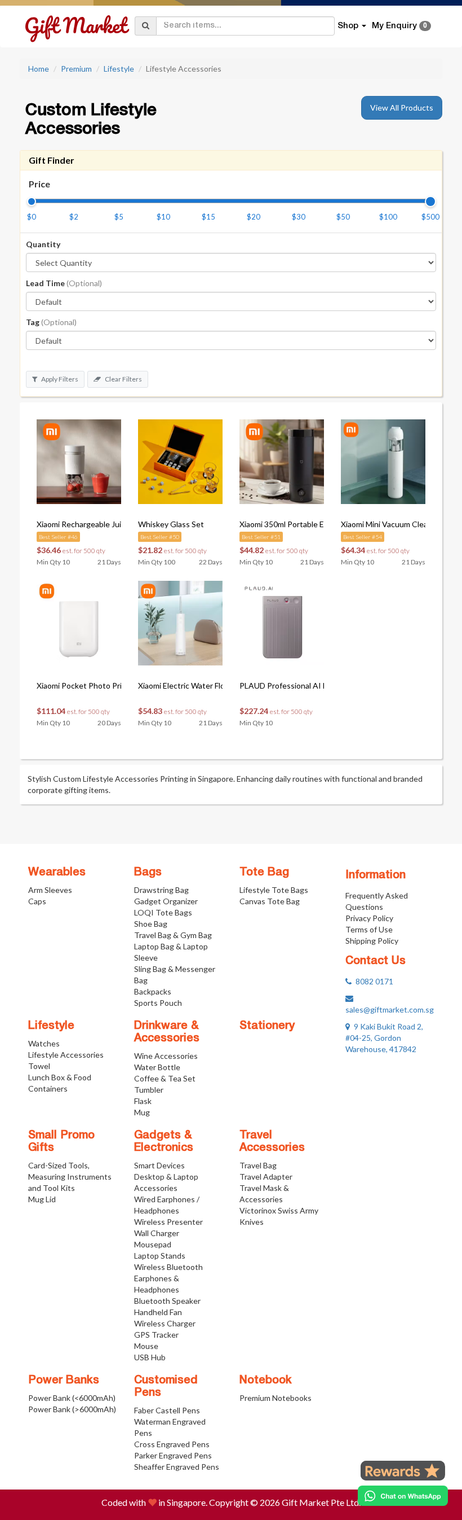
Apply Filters (59, 379)
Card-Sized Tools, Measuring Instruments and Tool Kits (70, 1176)
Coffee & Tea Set (165, 1078)
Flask (143, 1101)
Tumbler (148, 1089)
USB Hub (150, 1357)
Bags (148, 873)
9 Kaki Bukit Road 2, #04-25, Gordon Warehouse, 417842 (384, 1038)
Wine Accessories (166, 1056)
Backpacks (152, 991)
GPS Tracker (156, 1334)
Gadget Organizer (166, 901)
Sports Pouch (158, 1003)
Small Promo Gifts (61, 1142)
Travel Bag (258, 1165)
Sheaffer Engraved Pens (176, 1466)
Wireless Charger (165, 1323)
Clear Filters (123, 379)
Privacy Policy (369, 918)
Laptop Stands (159, 1255)
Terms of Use (369, 929)
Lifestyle (119, 68)
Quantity (43, 244)
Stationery (267, 1026)
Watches (44, 1043)
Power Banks (63, 1381)
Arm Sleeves (50, 890)
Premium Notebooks (275, 1398)
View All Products (401, 107)
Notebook (265, 1381)
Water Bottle (157, 1067)
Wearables (57, 873)
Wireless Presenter (168, 1221)
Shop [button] (349, 26)
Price (39, 183)
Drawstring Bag (161, 890)
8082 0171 (372, 981)
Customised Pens (166, 1387)
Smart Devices (159, 1165)
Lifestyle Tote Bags (273, 890)
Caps (37, 901)
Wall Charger (156, 1233)
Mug (142, 1112)
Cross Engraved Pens (172, 1444)
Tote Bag (264, 873)
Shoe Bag (150, 923)
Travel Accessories (272, 1142)
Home (38, 68)
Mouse (146, 1346)
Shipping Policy (371, 940)
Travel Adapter (265, 1176)
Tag (51, 322)
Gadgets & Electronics (163, 1142)
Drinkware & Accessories (166, 1032)
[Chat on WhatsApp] (403, 1496)
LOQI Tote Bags (163, 912)
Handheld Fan (158, 1312)
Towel (39, 1066)
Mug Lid (42, 1199)
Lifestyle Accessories (66, 1054)
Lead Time (64, 283)
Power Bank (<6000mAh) (71, 1398)
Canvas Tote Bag (269, 901)
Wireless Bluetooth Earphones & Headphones (168, 1278)
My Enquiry (399, 26)
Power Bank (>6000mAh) (72, 1409)
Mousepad (152, 1244)
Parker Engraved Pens (173, 1455)
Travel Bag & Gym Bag (173, 935)
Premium (76, 68)
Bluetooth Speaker (167, 1301)
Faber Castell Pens (167, 1410)
